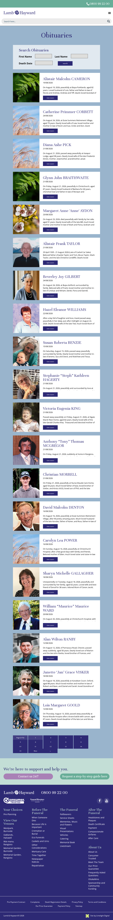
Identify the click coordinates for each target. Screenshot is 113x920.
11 (35, 746)
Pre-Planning (10, 814)
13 (66, 746)
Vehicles (64, 835)
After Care (93, 838)
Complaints (35, 902)
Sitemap (78, 906)
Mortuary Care (39, 851)
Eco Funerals (38, 837)
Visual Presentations (67, 830)
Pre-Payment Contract (16, 902)
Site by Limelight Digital (99, 915)
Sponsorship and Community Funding (96, 885)
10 (20, 746)
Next (35, 751)
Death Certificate (96, 824)
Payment (92, 827)
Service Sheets (67, 818)
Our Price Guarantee (93, 867)
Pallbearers (65, 814)
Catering (64, 838)
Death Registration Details (56, 902)
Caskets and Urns (40, 841)
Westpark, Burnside (8, 829)
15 (20, 751)
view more (50, 98)
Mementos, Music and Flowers (69, 823)
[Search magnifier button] (109, 21)
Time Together (39, 855)
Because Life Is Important (39, 826)
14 (81, 746)
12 (50, 746)
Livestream (65, 846)
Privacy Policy (77, 902)
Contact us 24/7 (28, 776)
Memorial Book (67, 842)
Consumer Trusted (93, 857)
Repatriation (38, 865)
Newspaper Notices (37, 860)
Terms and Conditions (97, 902)
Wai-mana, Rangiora (9, 843)
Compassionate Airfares (95, 833)
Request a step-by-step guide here (84, 776)
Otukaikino (93, 879)
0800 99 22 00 (99, 4)
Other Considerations (39, 846)
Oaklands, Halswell (8, 836)
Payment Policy (64, 906)
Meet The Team (96, 862)
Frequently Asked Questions (96, 874)
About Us (92, 851)
